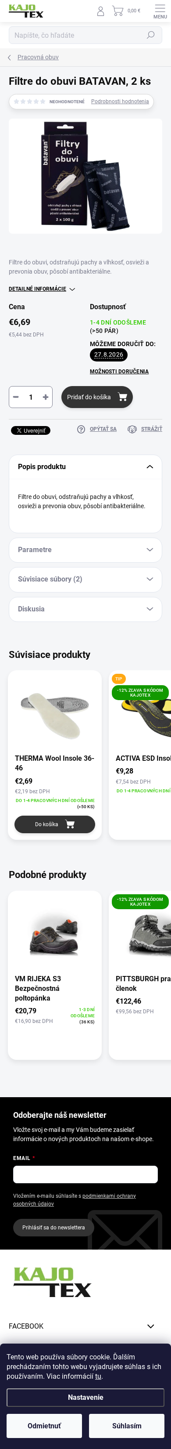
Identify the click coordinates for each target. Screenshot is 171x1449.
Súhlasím (127, 1426)
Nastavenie (85, 1397)
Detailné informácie (37, 289)
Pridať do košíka (89, 397)
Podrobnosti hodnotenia (120, 101)
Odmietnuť (44, 1426)
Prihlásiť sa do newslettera (53, 1228)
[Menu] (160, 11)
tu (98, 1376)
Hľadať (150, 35)
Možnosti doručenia (119, 372)
